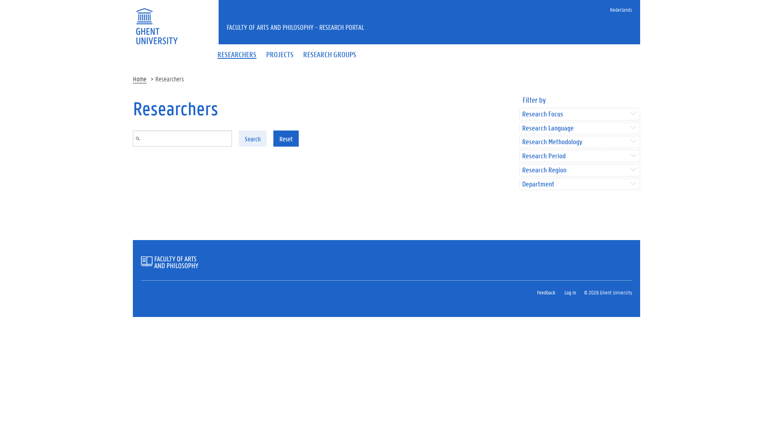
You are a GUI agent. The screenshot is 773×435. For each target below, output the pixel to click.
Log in (570, 292)
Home (140, 79)
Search (252, 139)
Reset (286, 139)
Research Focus (542, 114)
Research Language (548, 128)
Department (538, 184)
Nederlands (621, 9)
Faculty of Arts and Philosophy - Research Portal (295, 27)
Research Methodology (552, 142)
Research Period (544, 156)
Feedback (546, 292)
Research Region (544, 170)
